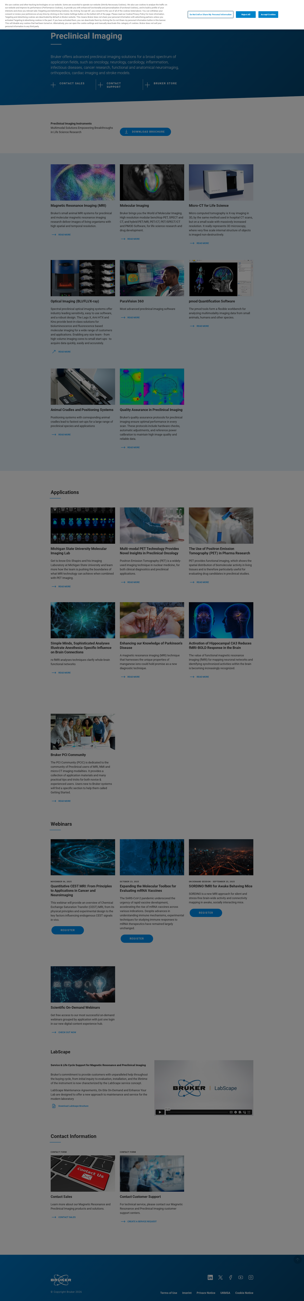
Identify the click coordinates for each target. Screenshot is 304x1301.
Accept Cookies (268, 14)
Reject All (245, 14)
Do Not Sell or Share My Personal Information (211, 14)
